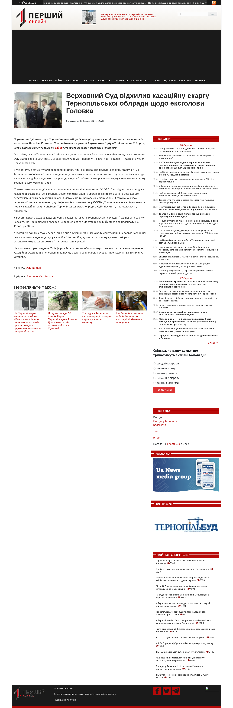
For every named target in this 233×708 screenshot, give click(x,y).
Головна (32, 80)
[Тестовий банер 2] (186, 527)
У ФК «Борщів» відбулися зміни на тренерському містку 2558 (184, 644)
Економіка (105, 80)
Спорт (156, 80)
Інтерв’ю (200, 80)
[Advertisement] (116, 54)
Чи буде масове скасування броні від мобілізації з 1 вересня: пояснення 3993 (182, 596)
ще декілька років (168, 363)
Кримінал (122, 80)
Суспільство (140, 80)
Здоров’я (170, 80)
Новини (47, 80)
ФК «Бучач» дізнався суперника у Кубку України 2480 (185, 652)
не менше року (166, 368)
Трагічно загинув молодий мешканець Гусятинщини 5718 (183, 570)
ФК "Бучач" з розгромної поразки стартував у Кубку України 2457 (182, 676)
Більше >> (213, 343)
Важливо (32, 276)
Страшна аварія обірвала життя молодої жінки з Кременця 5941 (180, 561)
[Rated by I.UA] (212, 689)
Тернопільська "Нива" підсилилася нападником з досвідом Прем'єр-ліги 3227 (181, 613)
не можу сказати (167, 373)
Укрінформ (33, 268)
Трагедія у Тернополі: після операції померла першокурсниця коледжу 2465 (179, 667)
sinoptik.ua (173, 444)
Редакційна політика (65, 700)
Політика (89, 80)
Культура (185, 80)
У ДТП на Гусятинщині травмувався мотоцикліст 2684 (185, 637)
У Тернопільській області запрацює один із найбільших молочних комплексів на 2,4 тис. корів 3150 (184, 621)
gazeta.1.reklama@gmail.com (100, 694)
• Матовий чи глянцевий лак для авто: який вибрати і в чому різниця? (97, 3)
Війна (59, 80)
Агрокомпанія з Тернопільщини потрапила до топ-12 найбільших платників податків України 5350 (183, 579)
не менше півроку (168, 378)
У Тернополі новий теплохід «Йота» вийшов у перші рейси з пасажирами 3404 (183, 604)
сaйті (58, 147)
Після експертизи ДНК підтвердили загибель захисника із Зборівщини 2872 (185, 630)
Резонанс (72, 80)
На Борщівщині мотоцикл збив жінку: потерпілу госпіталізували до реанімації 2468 (180, 659)
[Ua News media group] (186, 477)
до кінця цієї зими (168, 383)
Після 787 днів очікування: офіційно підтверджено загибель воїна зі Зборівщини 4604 (181, 587)
